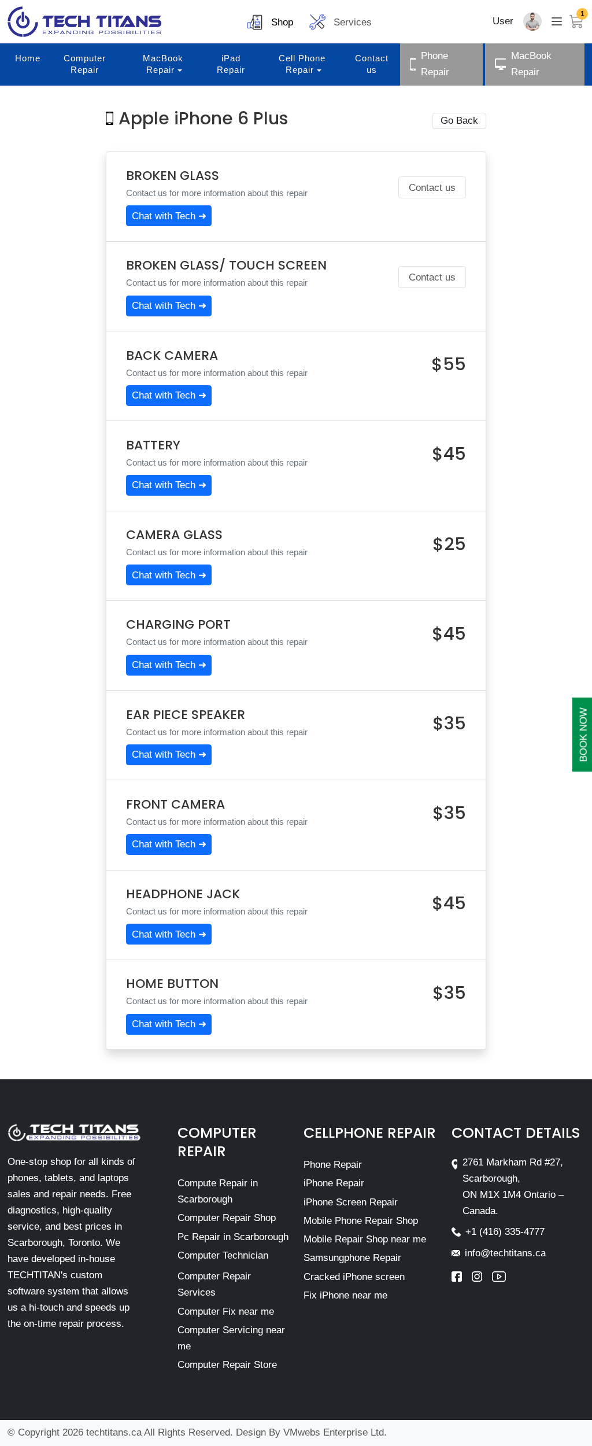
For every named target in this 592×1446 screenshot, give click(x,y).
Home (27, 58)
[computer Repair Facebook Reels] (462, 1276)
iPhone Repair (334, 1183)
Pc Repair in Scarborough (232, 1236)
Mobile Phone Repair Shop (361, 1220)
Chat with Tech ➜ (169, 216)
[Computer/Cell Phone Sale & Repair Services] (84, 21)
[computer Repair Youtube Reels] (499, 1276)
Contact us (432, 187)
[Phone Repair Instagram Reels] (482, 1276)
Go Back (459, 120)
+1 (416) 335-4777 (505, 1231)
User (503, 21)
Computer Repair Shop (226, 1217)
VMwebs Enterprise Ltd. (335, 1432)
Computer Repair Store (227, 1364)
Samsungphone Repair (352, 1257)
